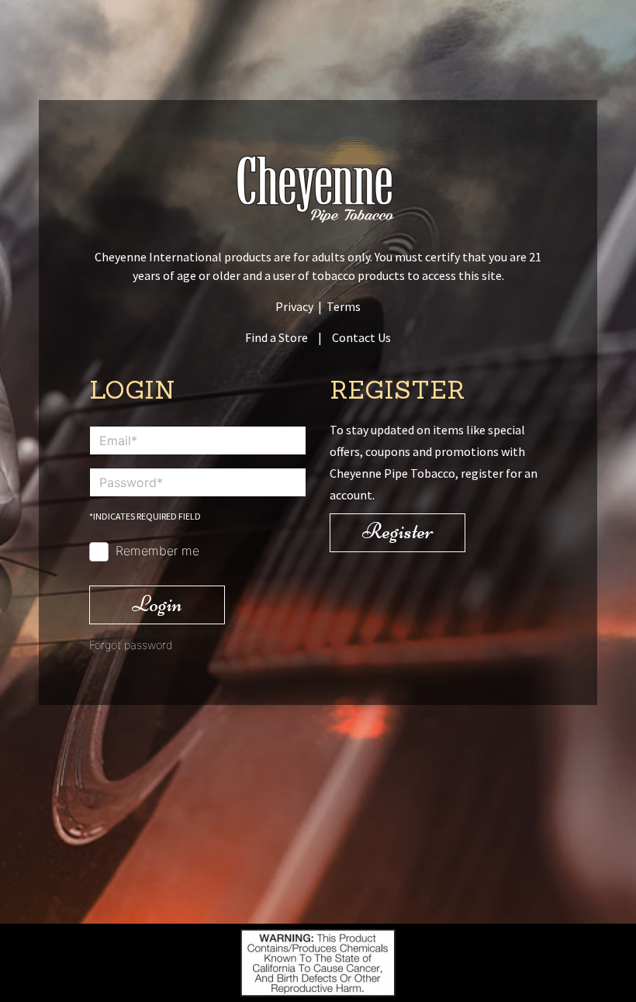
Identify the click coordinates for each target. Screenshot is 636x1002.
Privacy (294, 306)
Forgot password (131, 644)
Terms (344, 306)
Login (157, 603)
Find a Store (276, 337)
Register (398, 530)
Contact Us (361, 337)
